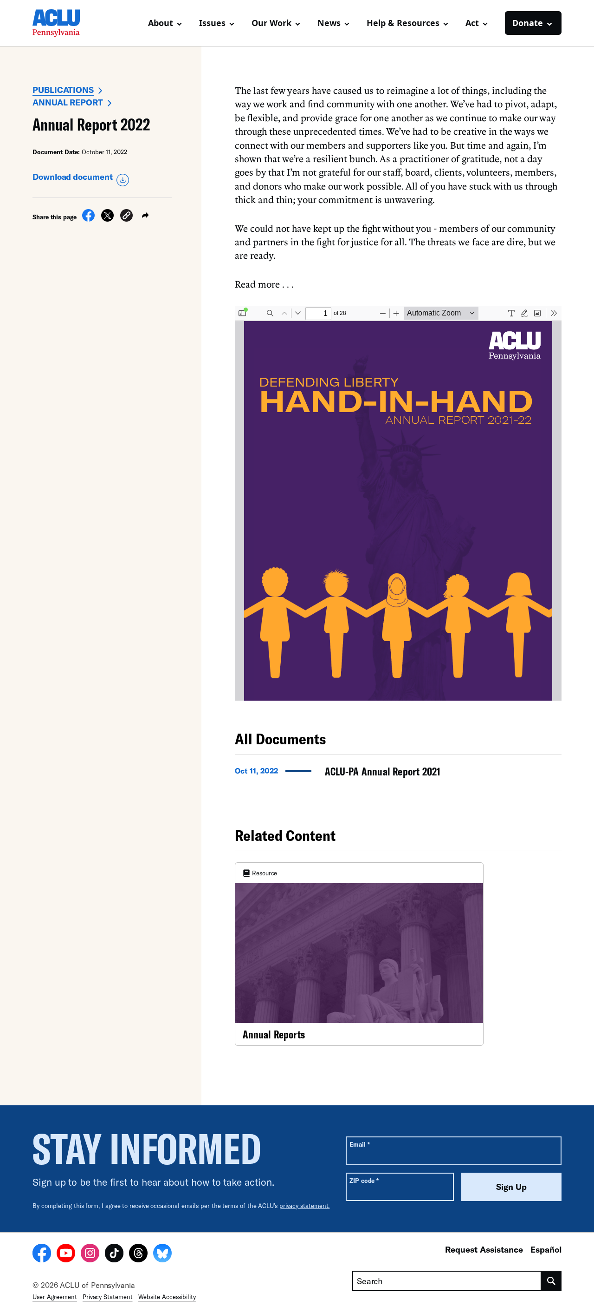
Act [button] (472, 22)
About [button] (160, 22)
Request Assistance (484, 1249)
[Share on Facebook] (88, 219)
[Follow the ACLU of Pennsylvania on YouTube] (66, 1254)
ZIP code (364, 1180)
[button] (126, 216)
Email (359, 1144)
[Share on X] (107, 219)
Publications (63, 90)
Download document (72, 176)
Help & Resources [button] (403, 22)
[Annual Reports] (359, 954)
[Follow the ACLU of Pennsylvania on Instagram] (90, 1254)
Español (546, 1249)
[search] (552, 1281)
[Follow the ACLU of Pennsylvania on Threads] (138, 1254)
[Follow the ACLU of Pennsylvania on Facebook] (41, 1254)
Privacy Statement (108, 1296)
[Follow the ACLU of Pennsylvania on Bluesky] (162, 1254)
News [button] (329, 22)
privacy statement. (304, 1205)
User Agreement (54, 1296)
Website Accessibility (167, 1296)
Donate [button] (527, 22)
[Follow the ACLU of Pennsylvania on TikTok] (114, 1254)
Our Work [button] (271, 22)
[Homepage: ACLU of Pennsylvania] (64, 23)
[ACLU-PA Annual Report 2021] (398, 774)
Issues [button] (212, 22)
